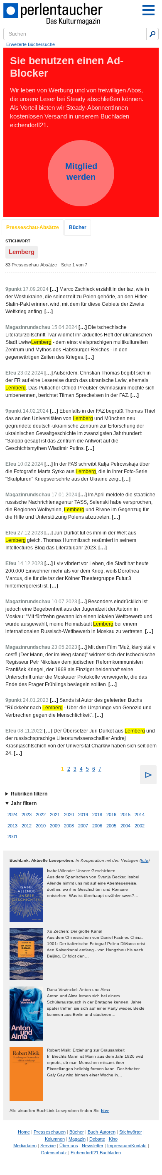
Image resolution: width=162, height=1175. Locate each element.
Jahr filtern (24, 803)
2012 (27, 825)
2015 (125, 814)
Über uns (68, 1145)
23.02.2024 (30, 373)
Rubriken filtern (29, 794)
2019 (83, 814)
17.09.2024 (36, 289)
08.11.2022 (30, 731)
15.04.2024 (64, 327)
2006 (97, 825)
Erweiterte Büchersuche (30, 44)
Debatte (97, 1138)
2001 (12, 836)
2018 (97, 814)
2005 (111, 825)
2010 (41, 825)
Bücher (77, 227)
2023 (27, 814)
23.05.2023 (64, 647)
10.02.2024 (30, 464)
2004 (125, 825)
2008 (69, 825)
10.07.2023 (64, 601)
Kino (113, 1138)
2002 (140, 825)
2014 (140, 814)
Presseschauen (50, 1131)
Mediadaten (25, 1145)
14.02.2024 (36, 411)
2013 (12, 825)
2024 (12, 814)
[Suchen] (152, 34)
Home (24, 1131)
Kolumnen (55, 1138)
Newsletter (92, 1145)
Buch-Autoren (101, 1131)
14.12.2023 (30, 563)
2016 (111, 814)
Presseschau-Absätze (32, 227)
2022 (41, 814)
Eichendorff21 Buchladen (96, 1152)
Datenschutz (54, 1152)
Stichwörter (130, 1131)
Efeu (10, 373)
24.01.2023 (36, 700)
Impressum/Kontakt (127, 1145)
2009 (55, 825)
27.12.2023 (30, 533)
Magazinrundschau (27, 327)
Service (48, 1145)
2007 (83, 825)
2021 (55, 814)
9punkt (13, 289)
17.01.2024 (64, 495)
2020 (69, 814)
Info (144, 860)
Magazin (77, 1138)
